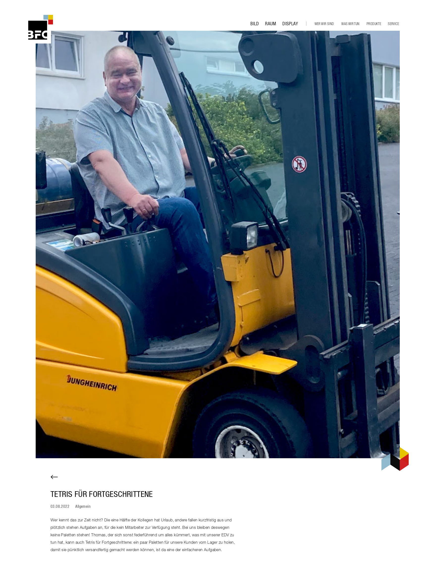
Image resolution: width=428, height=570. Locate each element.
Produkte (374, 24)
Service (393, 24)
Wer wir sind (324, 24)
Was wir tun (350, 24)
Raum (270, 24)
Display (290, 24)
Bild (254, 24)
